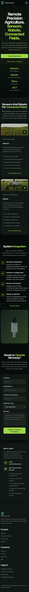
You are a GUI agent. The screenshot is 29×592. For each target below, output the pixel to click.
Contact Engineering (14, 56)
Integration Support (6, 569)
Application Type (8, 403)
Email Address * (8, 386)
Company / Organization (10, 394)
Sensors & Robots (6, 536)
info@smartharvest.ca (15, 464)
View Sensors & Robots (14, 61)
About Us (3, 551)
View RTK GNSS (14, 305)
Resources (4, 556)
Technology (4, 538)
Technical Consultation (7, 571)
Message (6, 411)
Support (3, 541)
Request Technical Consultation (14, 430)
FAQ (2, 559)
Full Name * (6, 378)
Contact (3, 554)
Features (3, 533)
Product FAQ (4, 574)
